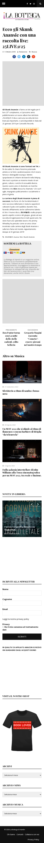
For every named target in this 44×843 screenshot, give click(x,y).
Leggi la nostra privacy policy (15, 619)
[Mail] (33, 56)
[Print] (28, 56)
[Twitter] (30, 3)
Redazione (23, 52)
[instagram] (34, 3)
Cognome (7, 599)
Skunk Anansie (29, 237)
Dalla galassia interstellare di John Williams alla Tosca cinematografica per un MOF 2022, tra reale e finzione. (22, 472)
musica (16, 237)
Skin (21, 237)
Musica (34, 52)
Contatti (20, 834)
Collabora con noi (32, 834)
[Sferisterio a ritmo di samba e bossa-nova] (22, 382)
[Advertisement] (22, 83)
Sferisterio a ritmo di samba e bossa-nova (21, 392)
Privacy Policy (33, 839)
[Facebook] (27, 3)
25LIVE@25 (9, 237)
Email (5, 609)
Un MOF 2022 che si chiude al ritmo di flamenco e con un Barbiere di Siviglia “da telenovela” (21, 431)
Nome (5, 589)
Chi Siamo (11, 834)
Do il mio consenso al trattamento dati (20, 628)
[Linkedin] (23, 56)
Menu (3, 3)
